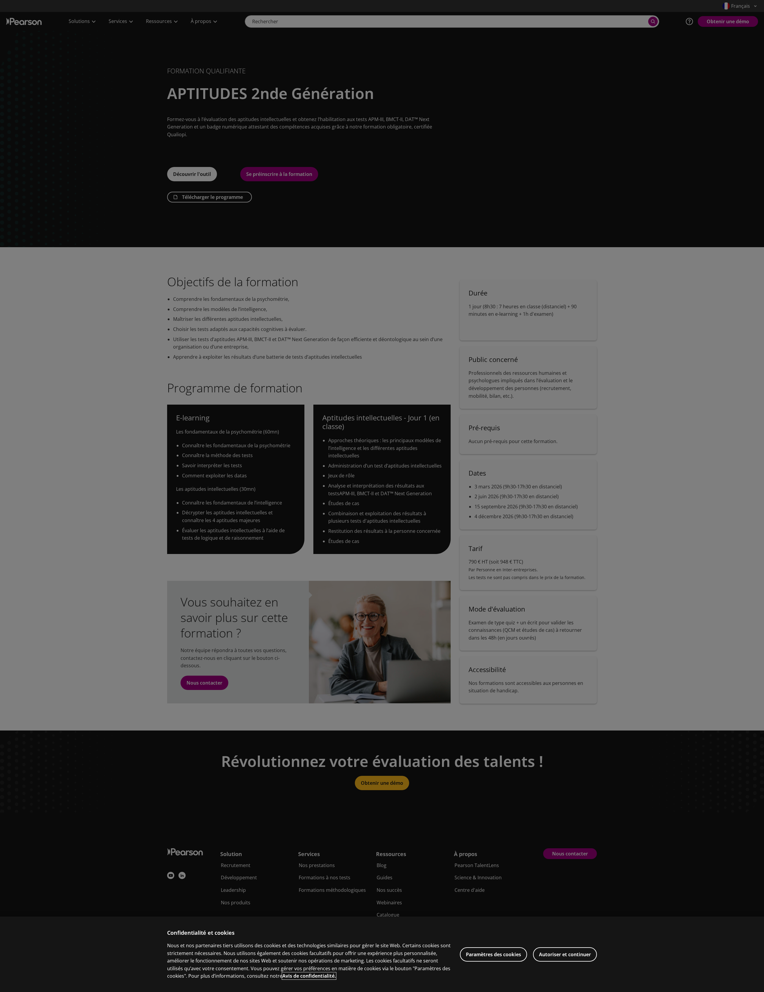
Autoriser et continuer (565, 954)
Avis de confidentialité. (309, 976)
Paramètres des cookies (493, 954)
